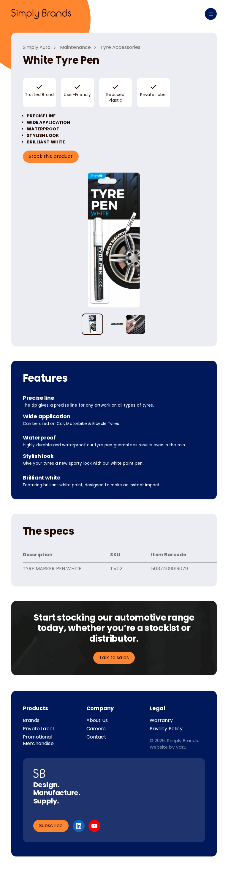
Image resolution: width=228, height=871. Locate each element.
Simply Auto (36, 47)
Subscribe (51, 825)
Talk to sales (114, 657)
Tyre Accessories (120, 47)
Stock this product (51, 156)
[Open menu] (211, 14)
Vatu (181, 747)
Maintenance (75, 47)
